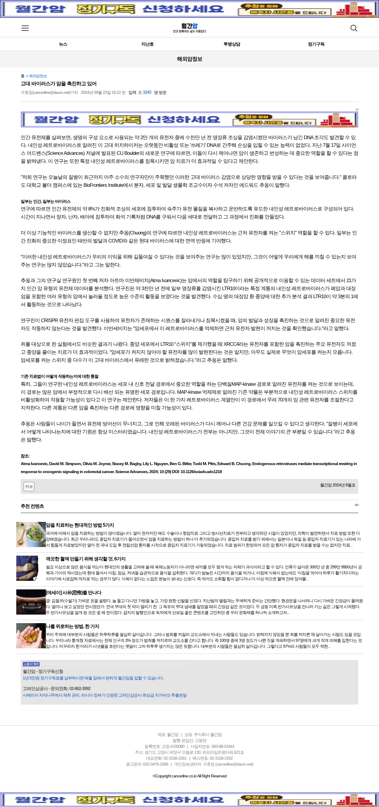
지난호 (147, 43)
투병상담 (232, 43)
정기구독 (316, 43)
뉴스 (63, 43)
